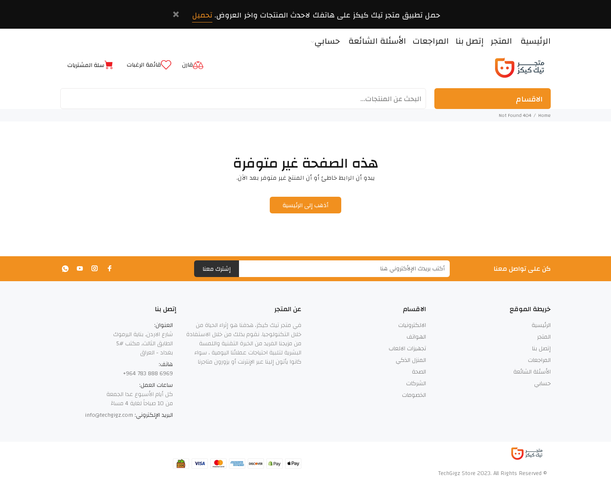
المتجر (544, 337)
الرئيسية (541, 325)
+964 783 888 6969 (148, 373)
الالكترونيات (412, 325)
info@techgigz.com (109, 415)
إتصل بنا (541, 348)
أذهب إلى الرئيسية (306, 205)
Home (544, 115)
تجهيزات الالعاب (407, 348)
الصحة (419, 371)
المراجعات (539, 360)
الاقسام (529, 99)
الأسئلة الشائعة (532, 371)
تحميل (202, 15)
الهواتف (416, 337)
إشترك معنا (216, 269)
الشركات (416, 383)
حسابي (542, 383)
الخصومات (414, 395)
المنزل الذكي (411, 360)
